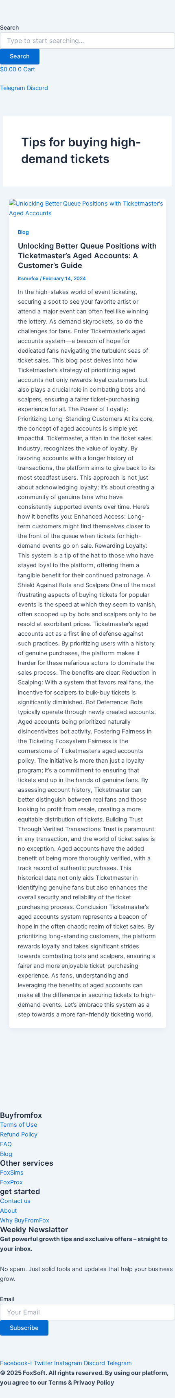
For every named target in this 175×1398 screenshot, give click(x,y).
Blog (23, 232)
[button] (87, 78)
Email (7, 1298)
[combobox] (87, 40)
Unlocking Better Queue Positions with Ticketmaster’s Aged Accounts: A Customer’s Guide (87, 255)
